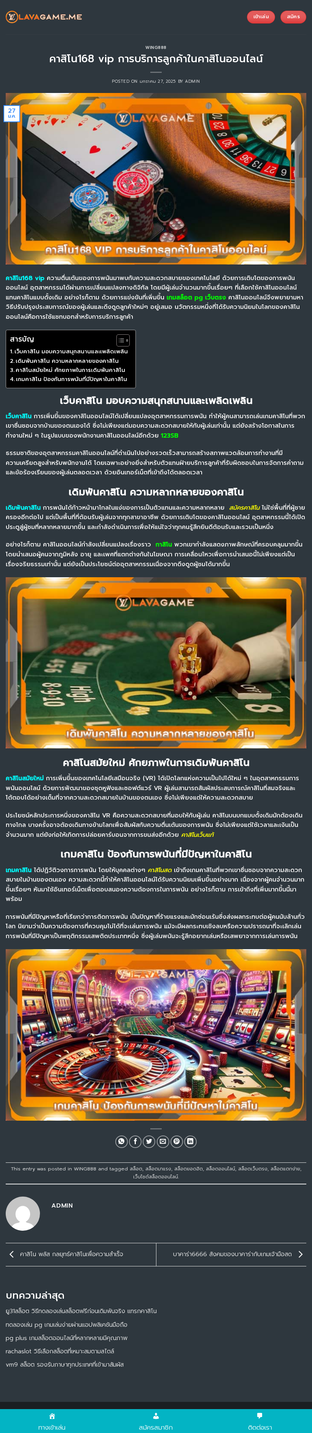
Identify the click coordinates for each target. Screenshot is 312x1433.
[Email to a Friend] (163, 1141)
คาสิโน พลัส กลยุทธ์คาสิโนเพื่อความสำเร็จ (70, 1254)
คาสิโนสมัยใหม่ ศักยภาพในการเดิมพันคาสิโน (70, 370)
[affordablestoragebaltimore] (44, 17)
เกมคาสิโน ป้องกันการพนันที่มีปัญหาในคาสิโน (71, 379)
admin (192, 81)
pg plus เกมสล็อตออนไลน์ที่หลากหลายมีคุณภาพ (66, 1338)
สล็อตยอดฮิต (188, 1168)
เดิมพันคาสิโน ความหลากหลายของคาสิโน (67, 361)
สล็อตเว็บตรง (252, 1168)
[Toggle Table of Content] (119, 340)
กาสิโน (164, 544)
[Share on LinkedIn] (190, 1141)
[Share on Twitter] (149, 1141)
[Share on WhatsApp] (121, 1141)
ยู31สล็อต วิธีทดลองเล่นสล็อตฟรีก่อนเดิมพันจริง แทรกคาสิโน (81, 1311)
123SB (169, 435)
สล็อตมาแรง (158, 1168)
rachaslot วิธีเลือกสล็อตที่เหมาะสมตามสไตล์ (60, 1351)
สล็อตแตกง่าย (285, 1168)
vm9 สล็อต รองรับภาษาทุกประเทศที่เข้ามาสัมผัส (65, 1364)
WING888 (156, 47)
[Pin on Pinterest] (176, 1141)
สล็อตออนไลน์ (220, 1168)
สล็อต (136, 1168)
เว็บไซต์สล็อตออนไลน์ (155, 1176)
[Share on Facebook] (135, 1141)
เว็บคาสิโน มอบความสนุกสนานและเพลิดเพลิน (71, 351)
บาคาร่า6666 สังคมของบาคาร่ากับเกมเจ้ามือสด (233, 1254)
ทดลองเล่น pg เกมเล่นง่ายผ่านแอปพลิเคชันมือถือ (66, 1324)
